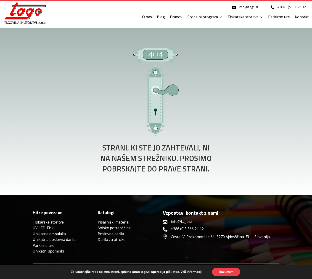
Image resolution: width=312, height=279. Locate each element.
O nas (147, 17)
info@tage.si (248, 7)
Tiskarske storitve (243, 17)
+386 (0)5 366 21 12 (291, 7)
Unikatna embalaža (49, 233)
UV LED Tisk (43, 227)
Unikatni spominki (48, 251)
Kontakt (302, 17)
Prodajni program (202, 17)
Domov (176, 17)
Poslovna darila (111, 233)
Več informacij (191, 272)
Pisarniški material (114, 222)
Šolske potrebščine (114, 227)
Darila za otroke (111, 239)
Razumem (226, 272)
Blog (161, 17)
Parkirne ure (279, 17)
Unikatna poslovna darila (54, 239)
